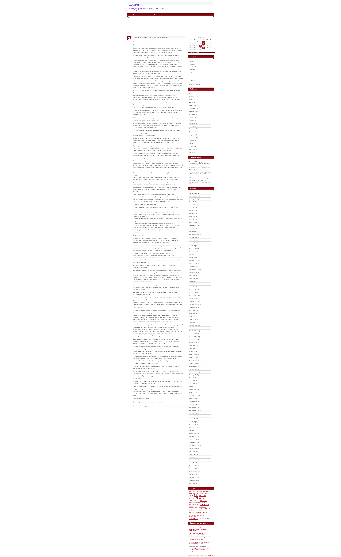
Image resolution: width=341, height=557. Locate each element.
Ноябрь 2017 (193, 298)
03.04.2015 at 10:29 (139, 406)
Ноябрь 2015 (193, 369)
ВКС (194, 491)
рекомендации (193, 516)
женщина (152, 402)
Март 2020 (192, 216)
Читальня (192, 77)
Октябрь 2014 (193, 407)
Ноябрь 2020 (193, 193)
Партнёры (192, 126)
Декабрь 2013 (193, 436)
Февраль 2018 (193, 290)
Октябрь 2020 (193, 196)
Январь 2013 (193, 468)
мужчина (157, 402)
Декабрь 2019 (193, 225)
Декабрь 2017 (193, 295)
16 (200, 45)
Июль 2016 (192, 345)
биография (192, 509)
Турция (197, 500)
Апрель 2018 (193, 284)
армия (191, 507)
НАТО (191, 495)
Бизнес (191, 102)
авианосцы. (204, 502)
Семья (142, 402)
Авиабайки (192, 93)
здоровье (191, 512)
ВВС (190, 491)
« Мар (192, 52)
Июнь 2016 (192, 348)
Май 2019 (192, 246)
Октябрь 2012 (193, 477)
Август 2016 (192, 342)
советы (201, 518)
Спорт (191, 143)
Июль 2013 (192, 451)
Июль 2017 (192, 310)
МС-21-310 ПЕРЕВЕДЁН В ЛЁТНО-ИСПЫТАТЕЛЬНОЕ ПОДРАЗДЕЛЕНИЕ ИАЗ (200, 182)
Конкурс (191, 117)
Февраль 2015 (193, 395)
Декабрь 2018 (193, 260)
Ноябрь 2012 (193, 474)
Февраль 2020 (193, 219)
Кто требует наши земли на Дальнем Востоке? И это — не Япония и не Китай (200, 173)
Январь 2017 (193, 328)
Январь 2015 (193, 398)
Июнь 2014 (192, 419)
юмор (207, 518)
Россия (202, 495)
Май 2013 (192, 457)
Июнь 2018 (192, 278)
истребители (192, 513)
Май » (197, 52)
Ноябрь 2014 (193, 404)
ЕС (198, 493)
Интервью (192, 111)
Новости (191, 123)
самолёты (193, 518)
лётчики (203, 514)
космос (198, 514)
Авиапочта (157, 14)
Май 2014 (192, 422)
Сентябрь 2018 (193, 269)
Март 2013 (192, 463)
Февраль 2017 (193, 325)
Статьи (191, 146)
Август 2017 (192, 307)
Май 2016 (192, 351)
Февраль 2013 (193, 466)
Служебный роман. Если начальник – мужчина (150, 37)
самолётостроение (204, 516)
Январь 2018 (193, 293)
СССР (191, 498)
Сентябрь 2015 (193, 375)
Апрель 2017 (193, 319)
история (205, 512)
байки (196, 507)
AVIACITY (135, 5)
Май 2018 (192, 281)
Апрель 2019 (193, 249)
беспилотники (202, 507)
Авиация (191, 96)
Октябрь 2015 (193, 372)
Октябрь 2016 (193, 337)
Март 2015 (192, 392)
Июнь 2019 (192, 243)
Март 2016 (192, 357)
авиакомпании (197, 502)
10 (203, 43)
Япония (191, 502)
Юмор (191, 152)
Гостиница (193, 66)
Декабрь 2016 (193, 331)
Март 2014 (192, 427)
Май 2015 (192, 386)
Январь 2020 (193, 222)
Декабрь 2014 (193, 401)
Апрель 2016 (193, 354)
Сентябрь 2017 (193, 304)
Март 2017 (192, 322)
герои (207, 510)
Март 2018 (192, 287)
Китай (201, 493)
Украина (191, 149)
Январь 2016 (193, 363)
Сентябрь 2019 (193, 234)
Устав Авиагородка (135, 14)
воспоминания (200, 510)
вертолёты (200, 509)
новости (191, 515)
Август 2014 (192, 413)
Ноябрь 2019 (193, 228)
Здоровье (192, 108)
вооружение (192, 510)
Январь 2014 (193, 433)
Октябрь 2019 (193, 231)
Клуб (151, 14)
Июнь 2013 (192, 454)
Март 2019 (192, 251)
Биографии (192, 105)
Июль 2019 (192, 240)
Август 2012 (192, 480)
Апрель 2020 (193, 213)
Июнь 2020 (192, 207)
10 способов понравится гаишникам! (197, 538)
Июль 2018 (192, 275)
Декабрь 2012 (193, 471)
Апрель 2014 (193, 424)
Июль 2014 (192, 416)
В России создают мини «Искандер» (199, 178)
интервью (198, 512)
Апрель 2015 (193, 389)
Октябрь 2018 (193, 266)
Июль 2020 (192, 205)
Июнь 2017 (192, 313)
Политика (192, 129)
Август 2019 (192, 237)
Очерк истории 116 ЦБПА (196, 535)
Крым (205, 493)
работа (162, 402)
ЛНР (209, 493)
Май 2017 (192, 316)
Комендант (193, 69)
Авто (190, 99)
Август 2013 (192, 448)
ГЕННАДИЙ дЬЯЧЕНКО (196, 533)
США (198, 498)
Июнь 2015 (192, 383)
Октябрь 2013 (193, 442)
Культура (191, 120)
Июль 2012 (192, 483)
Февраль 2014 (193, 430)
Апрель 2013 (193, 460)
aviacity (148, 406)
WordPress (201, 555)
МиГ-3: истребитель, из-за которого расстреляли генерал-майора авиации (199, 549)
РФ (196, 495)
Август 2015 (192, 378)
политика (196, 515)
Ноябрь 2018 (193, 263)
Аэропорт (145, 14)
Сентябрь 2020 (193, 199)
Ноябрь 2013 (193, 439)
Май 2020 (192, 210)
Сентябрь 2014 (193, 410)
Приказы (191, 132)
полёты (202, 515)
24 (203, 47)
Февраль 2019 (193, 254)
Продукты (192, 135)
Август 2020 (192, 202)
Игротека (192, 75)
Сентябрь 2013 (193, 445)
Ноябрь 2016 (193, 334)
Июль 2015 (192, 380)
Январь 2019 (193, 257)
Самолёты (192, 137)
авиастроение (193, 505)
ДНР (194, 493)
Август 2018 (192, 272)
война (207, 509)
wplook (211, 555)
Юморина (192, 80)
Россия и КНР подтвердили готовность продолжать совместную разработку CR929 (199, 163)
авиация (204, 504)
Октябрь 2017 (193, 301)
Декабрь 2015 (193, 366)
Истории (191, 114)
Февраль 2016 (193, 360)
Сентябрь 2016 (193, 339)
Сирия (191, 501)
